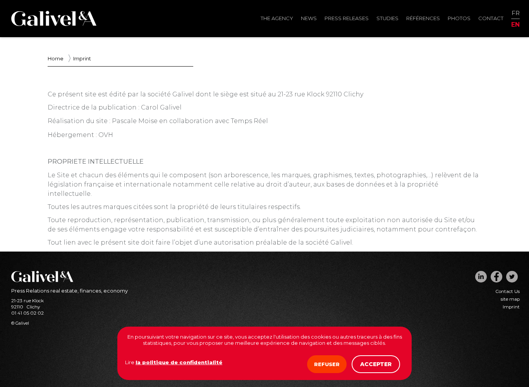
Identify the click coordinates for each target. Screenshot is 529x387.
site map (510, 299)
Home (56, 58)
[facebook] (496, 277)
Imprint (511, 307)
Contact (490, 18)
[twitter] (512, 277)
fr (516, 13)
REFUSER (327, 364)
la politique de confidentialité (179, 362)
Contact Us (507, 291)
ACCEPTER (376, 364)
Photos (459, 18)
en (515, 24)
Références (423, 18)
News (309, 18)
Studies (387, 18)
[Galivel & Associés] (53, 24)
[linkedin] (481, 277)
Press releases (347, 18)
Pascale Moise (135, 121)
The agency (277, 18)
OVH (105, 135)
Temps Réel (249, 121)
